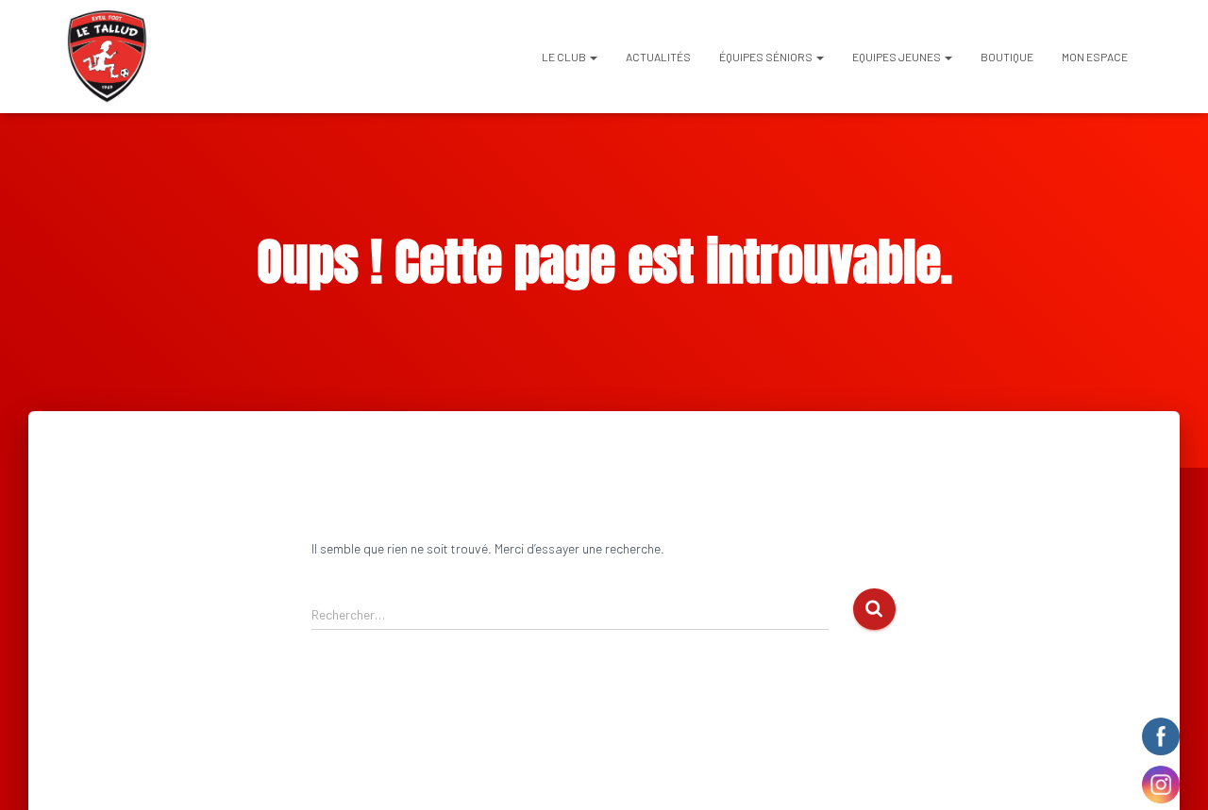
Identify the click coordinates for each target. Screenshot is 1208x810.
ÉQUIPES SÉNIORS (766, 56)
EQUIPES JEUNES (897, 56)
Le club (565, 56)
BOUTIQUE (1007, 56)
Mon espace (1095, 56)
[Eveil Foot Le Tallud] (107, 56)
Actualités (658, 56)
